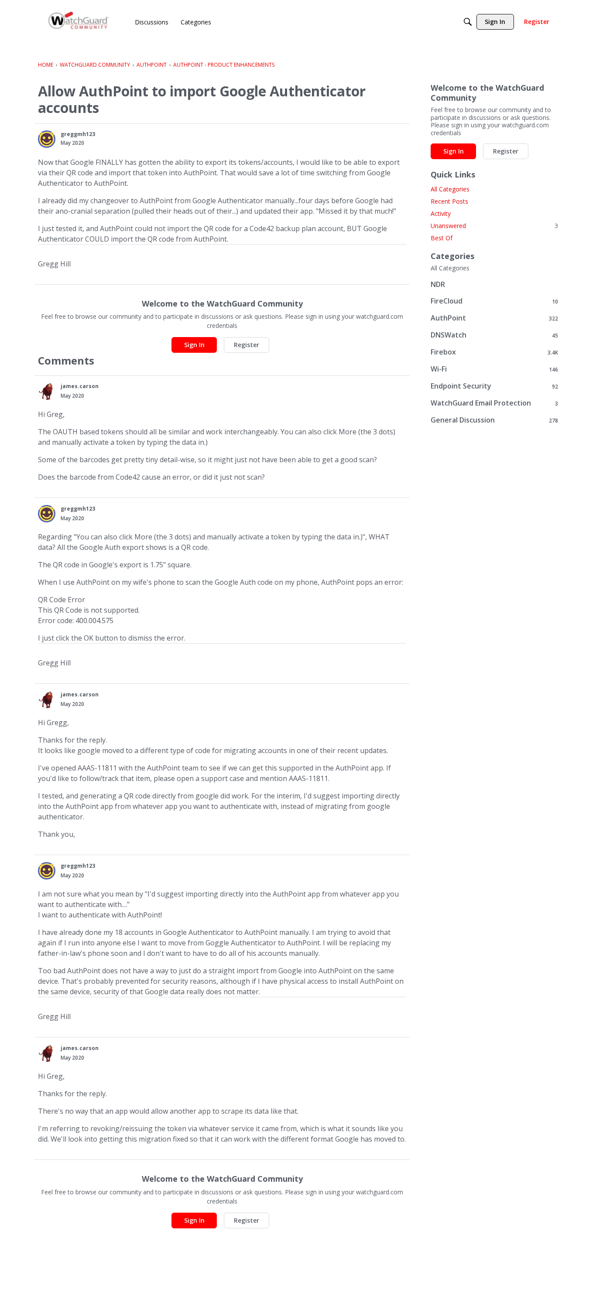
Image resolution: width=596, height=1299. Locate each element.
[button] (46, 139)
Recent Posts (449, 201)
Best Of (441, 238)
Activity (441, 213)
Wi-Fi (494, 369)
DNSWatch (494, 335)
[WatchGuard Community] (79, 22)
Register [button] (246, 345)
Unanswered (494, 226)
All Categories (450, 189)
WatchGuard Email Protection (494, 403)
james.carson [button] (80, 386)
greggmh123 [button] (78, 134)
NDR (438, 284)
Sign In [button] (194, 345)
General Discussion (494, 420)
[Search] (468, 22)
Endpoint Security (494, 386)
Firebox (494, 352)
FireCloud (494, 301)
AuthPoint (494, 318)
